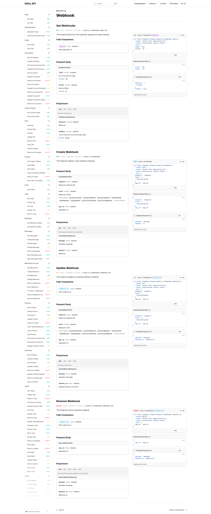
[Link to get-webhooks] (77, 26)
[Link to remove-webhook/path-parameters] (75, 415)
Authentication (139, 4)
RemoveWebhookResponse (68, 477)
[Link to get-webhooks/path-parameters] (75, 40)
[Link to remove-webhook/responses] (69, 464)
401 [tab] (64, 109)
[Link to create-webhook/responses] (69, 222)
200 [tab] (60, 109)
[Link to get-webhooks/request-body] (73, 62)
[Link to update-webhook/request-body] (73, 304)
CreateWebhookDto (65, 177)
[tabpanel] (92, 124)
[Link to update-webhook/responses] (69, 356)
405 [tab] (74, 109)
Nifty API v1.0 (61, 11)
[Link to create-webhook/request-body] (73, 171)
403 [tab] (69, 109)
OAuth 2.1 (152, 4)
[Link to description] (77, 15)
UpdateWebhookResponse (67, 369)
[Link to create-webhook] (80, 152)
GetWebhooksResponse (67, 117)
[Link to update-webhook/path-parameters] (75, 282)
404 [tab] (74, 469)
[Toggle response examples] (134, 77)
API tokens (174, 4)
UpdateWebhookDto (65, 310)
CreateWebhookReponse (67, 236)
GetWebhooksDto (65, 67)
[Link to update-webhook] (81, 268)
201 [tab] (59, 228)
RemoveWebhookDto (66, 443)
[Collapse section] (49, 14)
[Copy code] (184, 39)
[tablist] (67, 109)
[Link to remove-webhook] (82, 401)
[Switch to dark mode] (183, 3)
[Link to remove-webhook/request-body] (73, 437)
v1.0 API (163, 4)
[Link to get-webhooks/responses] (69, 104)
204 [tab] (60, 469)
